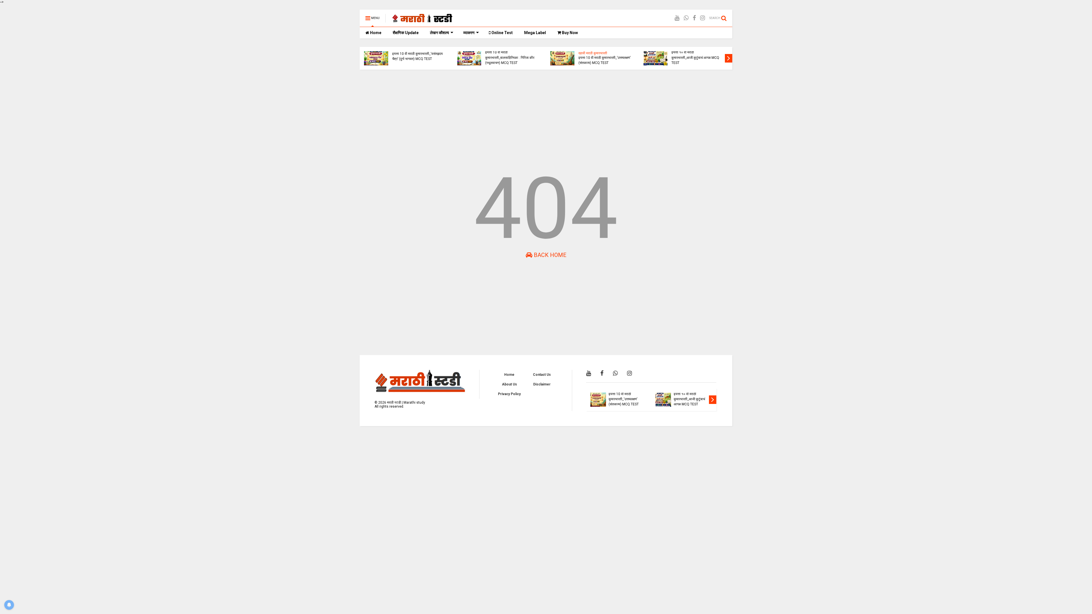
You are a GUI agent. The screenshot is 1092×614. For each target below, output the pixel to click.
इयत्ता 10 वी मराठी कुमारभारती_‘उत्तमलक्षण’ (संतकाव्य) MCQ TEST (604, 60)
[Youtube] (677, 18)
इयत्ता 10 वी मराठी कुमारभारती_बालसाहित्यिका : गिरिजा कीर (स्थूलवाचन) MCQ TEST (509, 57)
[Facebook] (694, 18)
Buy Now (569, 32)
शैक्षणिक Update (406, 32)
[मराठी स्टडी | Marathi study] (422, 20)
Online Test (502, 32)
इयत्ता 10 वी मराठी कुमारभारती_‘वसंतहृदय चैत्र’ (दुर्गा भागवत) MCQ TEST (417, 56)
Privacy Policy (509, 394)
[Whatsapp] (686, 18)
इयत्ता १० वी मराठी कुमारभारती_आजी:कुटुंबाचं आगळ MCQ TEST (695, 57)
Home (375, 32)
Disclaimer (542, 384)
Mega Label (535, 32)
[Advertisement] (530, 118)
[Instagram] (702, 18)
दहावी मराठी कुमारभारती (592, 53)
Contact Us (542, 375)
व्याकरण (469, 32)
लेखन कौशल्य (439, 32)
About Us (509, 384)
